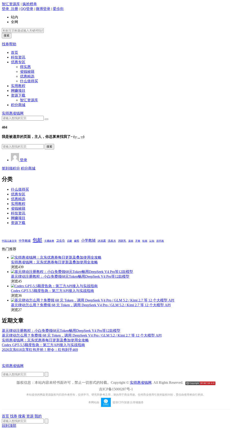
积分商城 (18, 105)
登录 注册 (10, 9)
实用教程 (18, 86)
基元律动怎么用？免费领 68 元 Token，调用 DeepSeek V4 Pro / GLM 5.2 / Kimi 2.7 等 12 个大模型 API (91, 305)
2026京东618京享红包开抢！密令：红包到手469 (40, 350)
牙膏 (137, 241)
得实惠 (25, 67)
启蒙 (69, 241)
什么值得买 (29, 81)
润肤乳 (122, 240)
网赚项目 (18, 90)
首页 (14, 52)
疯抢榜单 (29, 4)
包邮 (37, 240)
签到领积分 (11, 168)
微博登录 (43, 9)
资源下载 (18, 95)
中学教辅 (25, 240)
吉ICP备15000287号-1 (116, 389)
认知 (151, 241)
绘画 (144, 240)
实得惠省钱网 (13, 113)
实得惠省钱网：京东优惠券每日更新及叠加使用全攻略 (54, 262)
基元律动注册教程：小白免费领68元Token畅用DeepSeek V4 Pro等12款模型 (70, 276)
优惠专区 (18, 62)
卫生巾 (60, 240)
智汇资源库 (11, 4)
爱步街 (58, 9)
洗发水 (112, 240)
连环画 (160, 240)
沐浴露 (102, 240)
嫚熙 (76, 240)
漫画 (130, 240)
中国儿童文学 (9, 240)
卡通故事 (49, 240)
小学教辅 (88, 240)
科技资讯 (18, 57)
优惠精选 (27, 76)
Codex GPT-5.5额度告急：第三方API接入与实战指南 (52, 291)
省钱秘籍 (27, 71)
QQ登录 (27, 9)
